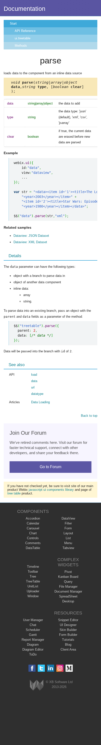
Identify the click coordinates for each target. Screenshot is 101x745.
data (34, 381)
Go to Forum (50, 467)
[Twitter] (41, 668)
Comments (33, 543)
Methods (21, 45)
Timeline (33, 566)
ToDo (33, 654)
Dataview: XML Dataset (30, 242)
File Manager (68, 586)
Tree (33, 576)
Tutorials (68, 639)
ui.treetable (22, 38)
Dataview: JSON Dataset (31, 236)
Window (32, 596)
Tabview (68, 548)
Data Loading (40, 402)
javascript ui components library (51, 490)
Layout (68, 533)
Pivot (68, 572)
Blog (68, 644)
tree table (14, 493)
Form (68, 528)
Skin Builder (68, 630)
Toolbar (33, 571)
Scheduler (33, 630)
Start (13, 23)
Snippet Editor (68, 620)
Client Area (68, 649)
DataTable (33, 548)
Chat (33, 625)
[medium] (69, 668)
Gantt (33, 635)
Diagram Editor (32, 649)
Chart (33, 533)
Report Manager (33, 639)
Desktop (68, 601)
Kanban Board (68, 577)
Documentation (24, 8)
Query (68, 581)
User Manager (33, 620)
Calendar (33, 523)
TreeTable (33, 581)
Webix (36, 685)
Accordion (33, 518)
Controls (33, 538)
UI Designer (68, 625)
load (34, 374)
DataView (68, 518)
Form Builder (68, 635)
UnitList (32, 586)
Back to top (89, 415)
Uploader (33, 591)
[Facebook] (32, 668)
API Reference (25, 31)
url (33, 387)
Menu (68, 543)
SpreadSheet (68, 596)
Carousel (33, 528)
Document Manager (68, 591)
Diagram (33, 644)
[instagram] (60, 668)
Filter (68, 523)
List (68, 538)
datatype (37, 394)
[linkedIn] (50, 668)
